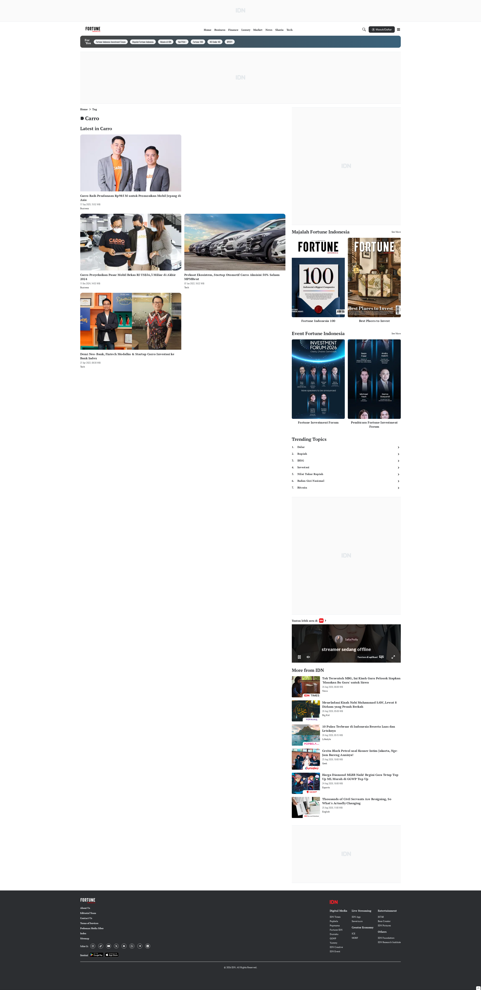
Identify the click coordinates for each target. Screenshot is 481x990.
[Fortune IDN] (93, 29)
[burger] (398, 29)
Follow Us (84, 946)
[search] (364, 29)
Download (84, 955)
